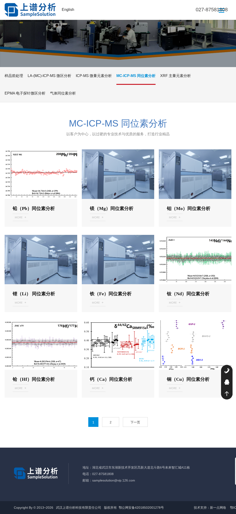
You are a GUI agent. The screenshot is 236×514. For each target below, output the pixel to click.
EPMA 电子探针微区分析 (25, 93)
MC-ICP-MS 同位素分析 (136, 76)
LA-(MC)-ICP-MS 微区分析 (49, 76)
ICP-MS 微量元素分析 (94, 76)
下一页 (135, 422)
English (68, 10)
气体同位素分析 (63, 93)
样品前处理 (14, 76)
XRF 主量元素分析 (175, 76)
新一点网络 (218, 507)
